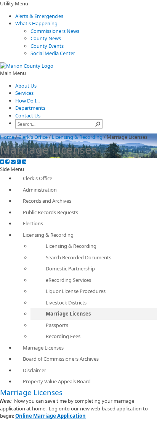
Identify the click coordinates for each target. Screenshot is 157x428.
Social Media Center (52, 53)
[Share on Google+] (19, 161)
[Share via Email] (13, 161)
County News (45, 38)
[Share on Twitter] (2, 161)
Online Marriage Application (50, 415)
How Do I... (27, 100)
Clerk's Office (33, 136)
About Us (26, 85)
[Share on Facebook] (7, 161)
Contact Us (27, 115)
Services (24, 93)
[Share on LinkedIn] (24, 161)
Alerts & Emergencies (39, 16)
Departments (30, 107)
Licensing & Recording (77, 136)
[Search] (98, 124)
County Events (47, 45)
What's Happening (36, 23)
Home (7, 136)
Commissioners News (54, 31)
